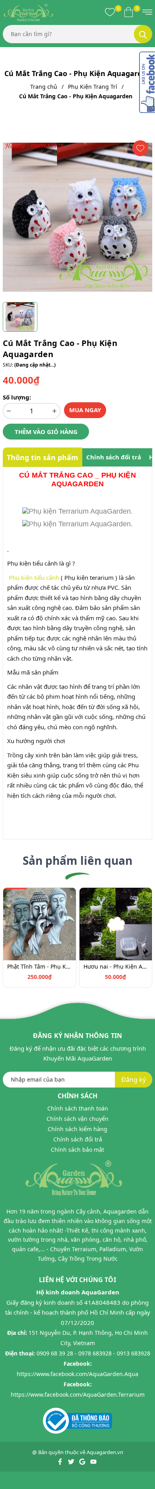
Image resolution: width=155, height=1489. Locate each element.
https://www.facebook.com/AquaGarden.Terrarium (78, 1394)
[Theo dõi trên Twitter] (71, 1460)
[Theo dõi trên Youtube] (93, 1460)
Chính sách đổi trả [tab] (113, 457)
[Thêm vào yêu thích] (140, 148)
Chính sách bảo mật (77, 1149)
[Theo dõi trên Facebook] (60, 1460)
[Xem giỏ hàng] (129, 12)
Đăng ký (133, 1079)
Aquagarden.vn (105, 1452)
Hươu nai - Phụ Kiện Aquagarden (115, 966)
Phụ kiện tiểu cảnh (34, 577)
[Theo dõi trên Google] (82, 1460)
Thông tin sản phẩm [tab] (42, 457)
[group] (77, 217)
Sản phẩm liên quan (77, 860)
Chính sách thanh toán (77, 1108)
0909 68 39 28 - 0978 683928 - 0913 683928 (93, 1353)
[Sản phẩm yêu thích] (110, 12)
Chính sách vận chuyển (77, 1118)
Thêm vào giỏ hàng (46, 432)
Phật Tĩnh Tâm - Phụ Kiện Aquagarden (39, 966)
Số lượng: (17, 397)
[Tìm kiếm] (143, 34)
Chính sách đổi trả (77, 1139)
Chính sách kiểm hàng (77, 1129)
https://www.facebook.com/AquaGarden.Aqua (77, 1374)
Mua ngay (85, 410)
